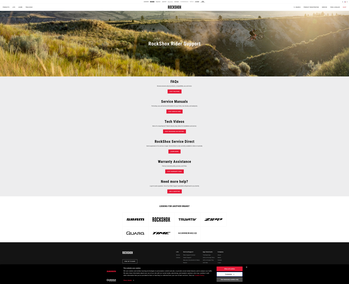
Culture (178, 257)
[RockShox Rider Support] (161, 219)
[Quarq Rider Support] (135, 233)
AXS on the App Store (209, 257)
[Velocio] (191, 1)
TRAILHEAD (29, 7)
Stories (178, 255)
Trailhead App (206, 255)
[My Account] (342, 2)
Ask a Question (174, 191)
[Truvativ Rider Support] (187, 219)
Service (324, 7)
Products (6, 7)
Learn (20, 7)
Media (219, 257)
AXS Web (205, 262)
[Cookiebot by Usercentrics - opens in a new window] (111, 280)
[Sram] (146, 1)
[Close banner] (246, 267)
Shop (344, 7)
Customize (228, 274)
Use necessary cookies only (229, 279)
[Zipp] (164, 1)
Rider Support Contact (189, 255)
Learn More (174, 151)
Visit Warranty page (174, 171)
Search (298, 7)
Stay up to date (130, 261)
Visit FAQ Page (174, 91)
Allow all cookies (229, 269)
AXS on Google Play (208, 260)
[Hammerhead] (184, 1)
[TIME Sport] (176, 1)
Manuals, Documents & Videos (191, 260)
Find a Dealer (335, 7)
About (219, 255)
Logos (219, 262)
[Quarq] (170, 1)
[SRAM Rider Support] (135, 219)
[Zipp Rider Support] (213, 219)
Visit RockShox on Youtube (174, 131)
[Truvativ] (158, 1)
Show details (127, 280)
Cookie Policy (199, 275)
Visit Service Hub (174, 111)
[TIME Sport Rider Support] (161, 233)
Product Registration (311, 7)
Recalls (185, 262)
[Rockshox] (152, 1)
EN (347, 1)
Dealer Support (187, 257)
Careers (220, 260)
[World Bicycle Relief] (202, 1)
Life (13, 7)
